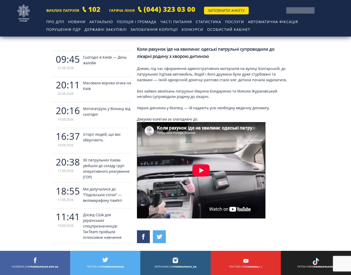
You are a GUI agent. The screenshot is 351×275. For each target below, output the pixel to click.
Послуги (234, 21)
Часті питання (176, 21)
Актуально (101, 21)
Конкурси (192, 29)
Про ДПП (55, 21)
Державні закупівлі (106, 29)
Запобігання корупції (154, 29)
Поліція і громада (136, 21)
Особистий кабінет (228, 29)
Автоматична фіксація (273, 21)
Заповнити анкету (226, 10)
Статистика (208, 21)
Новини (77, 21)
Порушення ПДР (63, 29)
